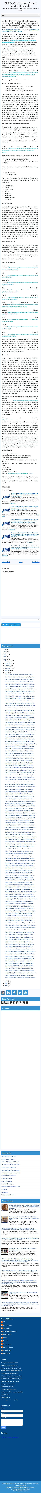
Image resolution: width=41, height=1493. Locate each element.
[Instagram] (3, 995)
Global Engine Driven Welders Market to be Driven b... (20, 717)
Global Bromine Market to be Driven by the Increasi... (19, 963)
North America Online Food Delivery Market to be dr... (20, 880)
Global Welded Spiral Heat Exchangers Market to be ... (20, 844)
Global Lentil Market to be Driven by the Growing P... (19, 758)
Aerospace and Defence (8, 1156)
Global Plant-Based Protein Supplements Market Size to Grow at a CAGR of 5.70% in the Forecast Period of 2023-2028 (24, 1206)
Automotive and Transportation (10, 1164)
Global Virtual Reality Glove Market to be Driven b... (19, 708)
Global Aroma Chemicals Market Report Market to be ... (20, 925)
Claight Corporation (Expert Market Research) (20, 4)
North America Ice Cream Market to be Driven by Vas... (20, 770)
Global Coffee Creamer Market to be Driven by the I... (20, 727)
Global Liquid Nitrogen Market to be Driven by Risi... (19, 901)
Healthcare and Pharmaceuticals (10, 1186)
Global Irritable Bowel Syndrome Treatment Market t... (20, 884)
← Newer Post (6, 562)
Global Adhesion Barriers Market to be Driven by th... (19, 775)
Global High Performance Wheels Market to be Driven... (20, 825)
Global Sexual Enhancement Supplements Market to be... (21, 837)
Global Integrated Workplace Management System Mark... (21, 899)
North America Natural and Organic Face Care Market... (20, 801)
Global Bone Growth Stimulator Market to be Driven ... (20, 846)
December (8, 661)
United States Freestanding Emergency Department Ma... (21, 744)
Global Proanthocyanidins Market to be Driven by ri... (19, 794)
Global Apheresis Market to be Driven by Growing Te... (20, 815)
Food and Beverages (7, 1184)
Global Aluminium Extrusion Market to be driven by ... (20, 920)
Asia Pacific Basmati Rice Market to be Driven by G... (19, 915)
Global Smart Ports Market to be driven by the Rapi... (19, 736)
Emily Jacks (6, 1328)
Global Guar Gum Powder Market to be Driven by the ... (20, 729)
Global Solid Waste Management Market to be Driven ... (20, 689)
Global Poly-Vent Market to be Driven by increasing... (19, 865)
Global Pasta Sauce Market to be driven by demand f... (20, 818)
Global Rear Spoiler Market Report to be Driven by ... (19, 753)
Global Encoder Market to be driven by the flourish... (19, 956)
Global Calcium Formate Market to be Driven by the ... (20, 932)
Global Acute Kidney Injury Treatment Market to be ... (19, 715)
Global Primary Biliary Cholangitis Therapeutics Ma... (19, 906)
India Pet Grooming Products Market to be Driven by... (20, 710)
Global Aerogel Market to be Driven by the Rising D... (19, 767)
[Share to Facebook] (9, 487)
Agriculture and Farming (8, 1159)
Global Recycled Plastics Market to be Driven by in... (19, 961)
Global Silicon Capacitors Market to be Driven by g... (19, 782)
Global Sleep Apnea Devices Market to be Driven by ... (20, 691)
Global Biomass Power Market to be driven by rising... (20, 677)
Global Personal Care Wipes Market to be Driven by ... (20, 903)
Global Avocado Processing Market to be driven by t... (20, 911)
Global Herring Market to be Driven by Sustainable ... (19, 791)
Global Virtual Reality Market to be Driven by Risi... (19, 882)
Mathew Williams (8, 1347)
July (6, 673)
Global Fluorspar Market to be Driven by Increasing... (20, 713)
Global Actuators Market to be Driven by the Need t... (20, 739)
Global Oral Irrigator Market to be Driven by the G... (19, 872)
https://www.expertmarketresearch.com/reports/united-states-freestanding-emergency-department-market (20, 150)
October (7, 665)
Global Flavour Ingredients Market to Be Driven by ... (19, 798)
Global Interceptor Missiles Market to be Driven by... (19, 939)
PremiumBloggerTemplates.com (20, 1489)
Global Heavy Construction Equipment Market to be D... (20, 839)
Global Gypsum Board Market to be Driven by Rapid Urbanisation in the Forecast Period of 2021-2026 (20, 1239)
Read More (12, 503)
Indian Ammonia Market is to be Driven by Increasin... (20, 784)
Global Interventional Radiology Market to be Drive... (19, 934)
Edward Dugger (7, 1325)
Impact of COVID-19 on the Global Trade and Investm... (20, 832)
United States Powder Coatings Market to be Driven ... (20, 868)
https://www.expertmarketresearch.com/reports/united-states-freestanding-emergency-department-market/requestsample (20, 74)
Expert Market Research (12, 29)
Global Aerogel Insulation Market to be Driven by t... (19, 701)
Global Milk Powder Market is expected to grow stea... (20, 720)
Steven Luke (6, 1353)
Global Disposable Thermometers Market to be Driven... (20, 841)
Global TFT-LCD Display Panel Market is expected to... (20, 748)
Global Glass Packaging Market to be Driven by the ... (20, 686)
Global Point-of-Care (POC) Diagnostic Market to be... (20, 772)
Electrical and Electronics (8, 1175)
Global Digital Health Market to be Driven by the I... (19, 760)
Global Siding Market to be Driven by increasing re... (19, 834)
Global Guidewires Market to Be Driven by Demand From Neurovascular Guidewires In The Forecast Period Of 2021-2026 (19, 1229)
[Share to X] (7, 487)
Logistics (4, 1189)
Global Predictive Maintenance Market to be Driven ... (20, 908)
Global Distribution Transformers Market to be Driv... (19, 810)
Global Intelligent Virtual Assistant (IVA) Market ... (19, 942)
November (8, 663)
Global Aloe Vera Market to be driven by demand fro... (20, 913)
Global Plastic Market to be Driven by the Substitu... (19, 763)
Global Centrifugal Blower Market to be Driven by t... (19, 751)
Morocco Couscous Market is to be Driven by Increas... (20, 786)
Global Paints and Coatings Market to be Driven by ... (20, 808)
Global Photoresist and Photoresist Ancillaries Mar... (19, 820)
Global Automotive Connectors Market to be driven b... (20, 927)
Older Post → (35, 562)
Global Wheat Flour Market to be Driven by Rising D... (20, 696)
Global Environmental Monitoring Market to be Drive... (20, 777)
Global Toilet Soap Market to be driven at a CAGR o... (20, 734)
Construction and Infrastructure (10, 1170)
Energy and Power (6, 1178)
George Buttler (7, 1334)
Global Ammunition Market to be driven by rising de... (20, 958)
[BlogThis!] (5, 487)
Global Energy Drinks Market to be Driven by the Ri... (19, 681)
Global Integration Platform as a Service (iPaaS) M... (19, 853)
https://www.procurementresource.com (25, 400)
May (6, 983)
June (6, 981)
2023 (5, 654)
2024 (5, 652)
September (8, 668)
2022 (5, 656)
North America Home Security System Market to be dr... (20, 860)
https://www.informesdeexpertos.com (14, 420)
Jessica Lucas (7, 1344)
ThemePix (15, 1487)
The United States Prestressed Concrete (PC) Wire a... (20, 741)
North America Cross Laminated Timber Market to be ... (20, 722)
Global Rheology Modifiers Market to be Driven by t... (20, 703)
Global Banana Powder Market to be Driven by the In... (20, 755)
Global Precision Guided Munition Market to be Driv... (20, 944)
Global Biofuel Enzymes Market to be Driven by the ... (20, 732)
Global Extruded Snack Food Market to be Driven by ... (20, 796)
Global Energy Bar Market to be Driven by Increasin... (19, 679)
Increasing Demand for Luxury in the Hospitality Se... (19, 789)
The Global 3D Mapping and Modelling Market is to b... (20, 806)
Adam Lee (6, 1322)
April (6, 985)
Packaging (4, 1192)
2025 (5, 649)
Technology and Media (8, 1195)
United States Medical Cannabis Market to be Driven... (20, 870)
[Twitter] (20, 995)
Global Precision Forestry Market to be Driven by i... (19, 946)
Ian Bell (5, 1337)
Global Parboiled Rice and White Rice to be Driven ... (19, 693)
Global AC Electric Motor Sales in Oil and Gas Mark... (19, 965)
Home (21, 562)
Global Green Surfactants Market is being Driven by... (20, 684)
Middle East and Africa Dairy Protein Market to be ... (19, 829)
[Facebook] (14, 995)
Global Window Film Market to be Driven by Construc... (20, 930)
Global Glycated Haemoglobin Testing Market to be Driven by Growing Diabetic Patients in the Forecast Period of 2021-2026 (24, 495)
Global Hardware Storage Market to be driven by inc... (20, 918)
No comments (18, 31)
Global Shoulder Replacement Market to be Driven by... (20, 779)
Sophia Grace (7, 1350)
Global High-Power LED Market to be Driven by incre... (20, 887)
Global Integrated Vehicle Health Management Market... (20, 951)
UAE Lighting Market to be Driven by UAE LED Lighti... (20, 698)
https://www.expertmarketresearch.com (20, 473)
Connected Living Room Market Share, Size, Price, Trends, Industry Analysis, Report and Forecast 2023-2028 (24, 1218)
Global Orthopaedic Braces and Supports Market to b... (20, 923)
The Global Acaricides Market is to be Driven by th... (19, 803)
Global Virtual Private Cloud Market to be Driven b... (19, 851)
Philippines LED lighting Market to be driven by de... (19, 877)
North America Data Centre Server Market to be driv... (20, 858)
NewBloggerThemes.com (20, 1491)
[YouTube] (26, 995)
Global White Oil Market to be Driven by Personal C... (19, 894)
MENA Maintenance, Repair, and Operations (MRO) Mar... (21, 891)
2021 (5, 659)
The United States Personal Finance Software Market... (20, 705)
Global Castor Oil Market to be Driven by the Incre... (19, 765)
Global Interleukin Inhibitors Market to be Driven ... (19, 937)
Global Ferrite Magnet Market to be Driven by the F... (19, 674)
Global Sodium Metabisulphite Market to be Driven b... (20, 896)
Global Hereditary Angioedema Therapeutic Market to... (20, 813)
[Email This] (3, 487)
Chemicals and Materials (8, 1167)
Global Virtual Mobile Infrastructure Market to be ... (19, 849)
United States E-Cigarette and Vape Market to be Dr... (20, 889)
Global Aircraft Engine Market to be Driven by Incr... (19, 968)
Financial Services (6, 1181)
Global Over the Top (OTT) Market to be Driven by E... (19, 875)
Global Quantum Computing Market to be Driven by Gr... (20, 827)
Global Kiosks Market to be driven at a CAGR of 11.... (20, 975)
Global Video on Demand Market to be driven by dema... (21, 973)
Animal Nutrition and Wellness (10, 1162)
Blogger (24, 1485)
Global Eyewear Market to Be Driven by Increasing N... (20, 970)
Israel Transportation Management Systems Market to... (20, 977)
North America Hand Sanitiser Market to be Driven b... (20, 746)
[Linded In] (8, 995)
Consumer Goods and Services (10, 1173)
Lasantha (31, 1487)
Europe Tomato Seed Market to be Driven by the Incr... (20, 724)
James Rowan (7, 1341)
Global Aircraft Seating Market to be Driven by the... (19, 856)
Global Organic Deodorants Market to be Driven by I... (20, 863)
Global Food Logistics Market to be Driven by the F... (20, 954)
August (7, 670)
